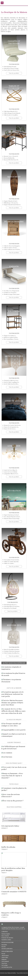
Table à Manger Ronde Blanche (12, 113)
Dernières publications (7, 948)
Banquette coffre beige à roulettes (11, 915)
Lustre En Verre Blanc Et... (11, 470)
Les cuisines (7, 753)
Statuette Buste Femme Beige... (12, 518)
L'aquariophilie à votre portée (14, 730)
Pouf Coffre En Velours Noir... (12, 70)
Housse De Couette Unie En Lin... (12, 425)
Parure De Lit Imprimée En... (11, 427)
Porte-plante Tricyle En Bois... (12, 559)
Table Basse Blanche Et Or (11, 111)
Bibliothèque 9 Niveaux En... (11, 203)
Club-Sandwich (5, 961)
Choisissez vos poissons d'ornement (11, 680)
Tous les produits (14, 73)
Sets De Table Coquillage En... (11, 382)
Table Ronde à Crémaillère (11, 115)
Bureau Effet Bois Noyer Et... (11, 160)
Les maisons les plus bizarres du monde (13, 674)
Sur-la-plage (5, 965)
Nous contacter (5, 935)
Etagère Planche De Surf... (11, 201)
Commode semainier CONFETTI (13, 893)
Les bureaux (7, 757)
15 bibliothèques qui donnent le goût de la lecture (13, 747)
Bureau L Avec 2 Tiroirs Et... (11, 156)
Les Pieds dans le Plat (7, 967)
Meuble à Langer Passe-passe (12, 294)
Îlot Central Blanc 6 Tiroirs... (11, 339)
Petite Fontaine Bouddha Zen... (12, 653)
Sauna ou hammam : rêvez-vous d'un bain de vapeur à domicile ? (12, 775)
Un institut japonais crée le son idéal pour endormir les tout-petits (12, 694)
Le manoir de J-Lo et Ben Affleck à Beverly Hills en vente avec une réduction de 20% (13, 711)
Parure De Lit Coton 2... (10, 429)
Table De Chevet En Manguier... (12, 246)
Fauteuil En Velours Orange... (11, 68)
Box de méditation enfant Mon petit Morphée (13, 870)
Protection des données (7, 937)
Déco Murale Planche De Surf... (12, 516)
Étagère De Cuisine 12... (10, 335)
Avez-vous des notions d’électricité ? (10, 795)
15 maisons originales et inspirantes (11, 668)
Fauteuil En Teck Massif (10, 608)
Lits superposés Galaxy (10, 827)
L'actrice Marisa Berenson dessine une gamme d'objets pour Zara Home (12, 702)
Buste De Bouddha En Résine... (12, 649)
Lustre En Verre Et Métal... (11, 472)
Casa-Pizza (4, 963)
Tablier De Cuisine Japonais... (11, 561)
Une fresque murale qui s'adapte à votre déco (11, 725)
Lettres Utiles (5, 957)
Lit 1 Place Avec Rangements (11, 290)
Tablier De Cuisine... (9, 563)
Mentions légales (6, 933)
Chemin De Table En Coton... (11, 380)
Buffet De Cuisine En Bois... (11, 337)
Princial (3, 953)
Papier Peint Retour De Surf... (11, 515)
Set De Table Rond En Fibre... (11, 384)
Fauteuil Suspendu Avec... (10, 604)
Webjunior (4, 959)
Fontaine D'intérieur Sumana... (12, 651)
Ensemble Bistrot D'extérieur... (12, 606)
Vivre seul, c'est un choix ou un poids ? (13, 768)
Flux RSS (4, 946)
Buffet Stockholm (8, 848)
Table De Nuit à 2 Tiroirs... (10, 247)
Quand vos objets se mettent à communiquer (13, 735)
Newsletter (4, 944)
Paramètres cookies (6, 939)
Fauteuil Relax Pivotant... (10, 66)
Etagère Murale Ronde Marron (12, 204)
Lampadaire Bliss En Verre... (11, 473)
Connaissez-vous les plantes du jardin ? (13, 789)
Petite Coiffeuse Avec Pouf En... (12, 249)
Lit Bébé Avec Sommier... (10, 292)
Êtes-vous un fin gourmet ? (13, 801)
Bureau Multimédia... (9, 158)
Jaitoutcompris (5, 955)
